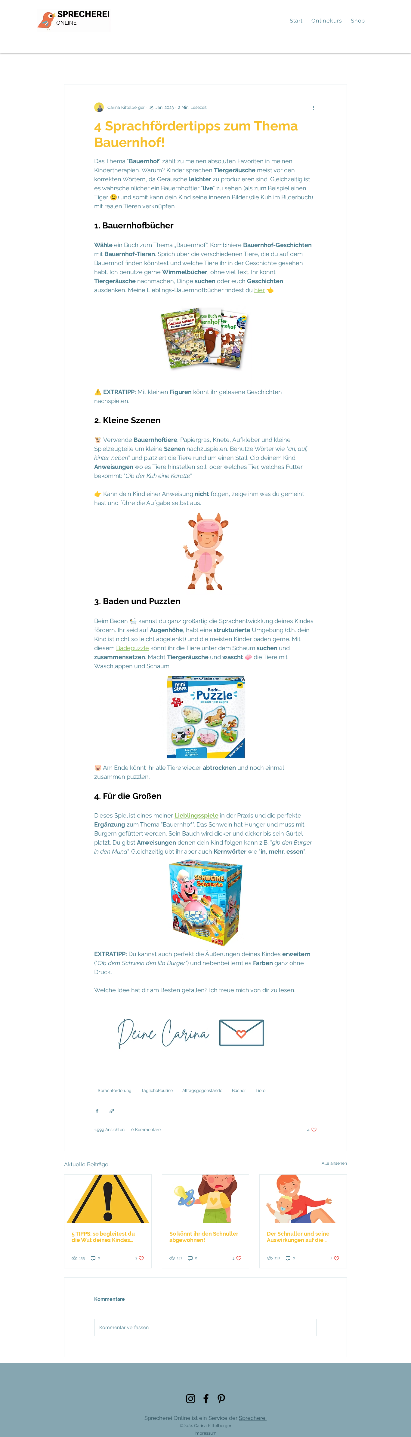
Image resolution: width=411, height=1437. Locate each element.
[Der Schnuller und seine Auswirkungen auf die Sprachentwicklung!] (303, 1199)
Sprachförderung (114, 1090)
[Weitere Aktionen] (313, 107)
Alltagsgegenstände (202, 1090)
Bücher (239, 1090)
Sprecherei (253, 1418)
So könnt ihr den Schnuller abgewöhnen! (203, 1237)
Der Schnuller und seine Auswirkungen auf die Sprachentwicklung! (298, 1237)
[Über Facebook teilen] (97, 1111)
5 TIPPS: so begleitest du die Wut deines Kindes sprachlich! (103, 1237)
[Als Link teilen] (112, 1111)
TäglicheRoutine (157, 1090)
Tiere (260, 1090)
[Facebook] (206, 1399)
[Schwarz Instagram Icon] (190, 1399)
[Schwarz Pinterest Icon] (221, 1399)
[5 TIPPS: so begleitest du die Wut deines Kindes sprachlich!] (107, 1199)
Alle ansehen (334, 1163)
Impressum (206, 1433)
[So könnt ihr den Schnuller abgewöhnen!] (205, 1199)
